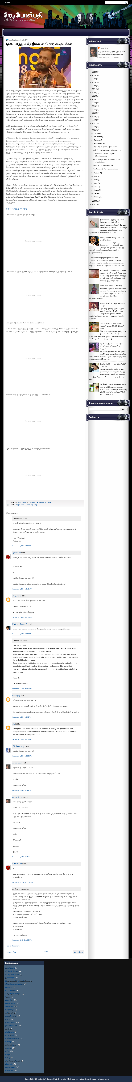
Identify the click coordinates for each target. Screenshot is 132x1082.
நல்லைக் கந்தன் (10, 1016)
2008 (94, 201)
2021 (94, 89)
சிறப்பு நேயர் (9, 1000)
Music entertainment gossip (77, 1079)
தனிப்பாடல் (9, 1013)
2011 (94, 123)
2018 (94, 99)
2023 (94, 82)
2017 (94, 103)
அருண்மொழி (10, 968)
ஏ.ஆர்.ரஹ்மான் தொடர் (13, 994)
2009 (94, 130)
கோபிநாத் (16, 695)
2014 (94, 113)
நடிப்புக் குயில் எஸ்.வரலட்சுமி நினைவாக (107, 150)
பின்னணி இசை (10, 1045)
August (96, 173)
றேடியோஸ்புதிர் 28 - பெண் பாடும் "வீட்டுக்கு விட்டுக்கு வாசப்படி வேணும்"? (111, 346)
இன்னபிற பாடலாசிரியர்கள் (14, 984)
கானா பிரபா (22, 502)
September (98, 144)
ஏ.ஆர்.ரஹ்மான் (10, 990)
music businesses (103, 1079)
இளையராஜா (9, 978)
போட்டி (7, 1058)
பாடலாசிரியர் (9, 1035)
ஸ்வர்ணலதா (9, 1070)
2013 (94, 116)
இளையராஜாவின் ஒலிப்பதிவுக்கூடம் (17, 981)
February (97, 193)
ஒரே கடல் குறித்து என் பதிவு (16, 209)
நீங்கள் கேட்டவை (11, 1026)
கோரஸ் (7, 997)
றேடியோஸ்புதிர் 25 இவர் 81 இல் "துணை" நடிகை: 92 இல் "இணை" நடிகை (112, 326)
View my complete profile (109, 58)
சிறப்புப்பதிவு (9, 1006)
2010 (94, 127)
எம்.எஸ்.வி (9, 987)
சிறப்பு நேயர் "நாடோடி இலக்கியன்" (105, 147)
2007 (94, 204)
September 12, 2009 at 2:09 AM (22, 940)
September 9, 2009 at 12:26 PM (22, 756)
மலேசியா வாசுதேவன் (12, 1061)
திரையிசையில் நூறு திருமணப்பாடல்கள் (104, 258)
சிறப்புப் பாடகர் (10, 1003)
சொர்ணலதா (9, 1010)
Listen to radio (61, 1079)
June (96, 180)
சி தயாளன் (16, 596)
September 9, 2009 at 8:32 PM (21, 857)
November (98, 137)
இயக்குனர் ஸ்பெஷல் (12, 974)
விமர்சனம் (8, 1064)
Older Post (78, 952)
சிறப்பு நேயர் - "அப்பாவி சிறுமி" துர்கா (113, 270)
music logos (91, 1079)
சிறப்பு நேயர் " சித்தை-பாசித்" (103, 165)
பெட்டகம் (8, 1048)
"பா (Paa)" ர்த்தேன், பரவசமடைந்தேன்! (113, 384)
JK (13, 724)
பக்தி (7, 1029)
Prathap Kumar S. (19, 624)
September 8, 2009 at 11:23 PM (22, 617)
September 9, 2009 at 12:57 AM (22, 688)
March (96, 190)
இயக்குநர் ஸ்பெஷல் (12, 971)
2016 (94, 106)
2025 (94, 75)
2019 (94, 96)
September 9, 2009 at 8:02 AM (21, 717)
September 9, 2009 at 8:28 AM (21, 739)
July (95, 176)
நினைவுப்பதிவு (10, 1022)
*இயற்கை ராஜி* (18, 746)
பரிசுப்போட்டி (9, 1032)
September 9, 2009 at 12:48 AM (22, 634)
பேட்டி (7, 1051)
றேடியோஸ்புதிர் (10, 1067)
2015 (94, 110)
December (98, 133)
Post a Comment (12, 946)
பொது (7, 1054)
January (97, 197)
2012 (94, 120)
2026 (94, 72)
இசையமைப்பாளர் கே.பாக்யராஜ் (111, 286)
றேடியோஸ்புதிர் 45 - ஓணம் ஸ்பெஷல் (105, 169)
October (97, 140)
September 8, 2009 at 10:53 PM (22, 546)
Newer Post (11, 952)
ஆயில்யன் (16, 553)
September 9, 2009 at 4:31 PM (21, 790)
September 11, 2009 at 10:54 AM (22, 882)
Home (7, 3)
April (95, 187)
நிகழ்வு (7, 1019)
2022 (94, 86)
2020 (94, 92)
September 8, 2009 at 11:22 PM (22, 589)
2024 (94, 79)
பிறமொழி (34, 505)
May (95, 183)
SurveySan (17, 864)
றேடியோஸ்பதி (23, 14)
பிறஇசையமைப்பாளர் (23, 505)
